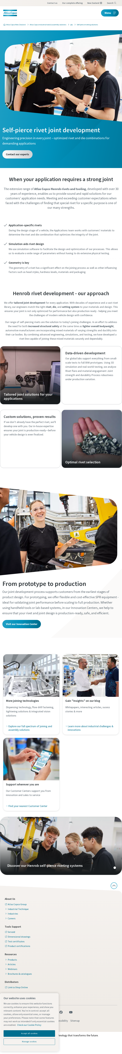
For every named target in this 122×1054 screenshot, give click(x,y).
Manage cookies (29, 1041)
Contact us (52, 3)
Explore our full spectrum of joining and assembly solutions (30, 728)
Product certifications (19, 946)
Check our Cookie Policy (29, 1024)
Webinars (12, 969)
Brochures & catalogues (20, 973)
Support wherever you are (22, 784)
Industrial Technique (18, 909)
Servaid (11, 931)
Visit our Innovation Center (21, 624)
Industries (13, 913)
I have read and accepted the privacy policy (50, 213)
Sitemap (75, 1020)
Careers (11, 918)
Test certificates (16, 941)
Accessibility (61, 1020)
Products (12, 959)
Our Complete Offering (72, 3)
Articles (12, 964)
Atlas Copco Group (17, 904)
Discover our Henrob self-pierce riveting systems (61, 846)
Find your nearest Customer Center (27, 806)
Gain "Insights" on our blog (82, 701)
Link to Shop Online (18, 987)
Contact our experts (17, 154)
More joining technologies (22, 701)
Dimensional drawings (19, 936)
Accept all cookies (29, 1033)
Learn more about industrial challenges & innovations (90, 728)
